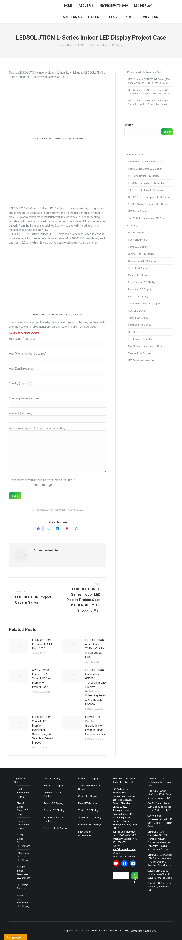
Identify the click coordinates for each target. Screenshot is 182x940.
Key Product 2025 (133, 154)
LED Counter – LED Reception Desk (143, 72)
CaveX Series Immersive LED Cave (146, 218)
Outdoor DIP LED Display (141, 254)
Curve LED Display (138, 247)
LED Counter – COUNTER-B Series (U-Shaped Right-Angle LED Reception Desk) (149, 92)
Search (128, 124)
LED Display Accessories (141, 360)
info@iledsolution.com (124, 849)
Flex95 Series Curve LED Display (145, 168)
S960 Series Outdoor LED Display (145, 190)
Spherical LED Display (139, 325)
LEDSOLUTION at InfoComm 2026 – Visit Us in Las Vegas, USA (95, 648)
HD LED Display (136, 232)
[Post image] (18, 646)
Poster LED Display (138, 296)
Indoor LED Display (138, 239)
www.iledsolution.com (124, 856)
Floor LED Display (137, 310)
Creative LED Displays (139, 353)
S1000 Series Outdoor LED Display (146, 183)
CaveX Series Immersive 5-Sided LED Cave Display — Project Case (42, 678)
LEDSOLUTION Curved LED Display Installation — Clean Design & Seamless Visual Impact (42, 729)
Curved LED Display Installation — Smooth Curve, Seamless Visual (95, 725)
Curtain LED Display (138, 275)
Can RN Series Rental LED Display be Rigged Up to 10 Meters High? (159, 807)
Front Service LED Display (141, 282)
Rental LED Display (138, 268)
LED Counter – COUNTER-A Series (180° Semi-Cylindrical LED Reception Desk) (149, 81)
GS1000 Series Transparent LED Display (149, 197)
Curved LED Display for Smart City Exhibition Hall (159, 887)
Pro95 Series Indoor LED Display (145, 161)
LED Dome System (138, 211)
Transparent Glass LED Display (144, 303)
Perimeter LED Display (139, 289)
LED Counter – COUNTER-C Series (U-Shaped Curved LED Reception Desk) (148, 102)
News (45, 509)
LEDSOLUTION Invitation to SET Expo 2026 (42, 644)
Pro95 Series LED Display (23, 793)
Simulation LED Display (140, 339)
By (58, 509)
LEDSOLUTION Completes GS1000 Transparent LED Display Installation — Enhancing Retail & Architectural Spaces (95, 687)
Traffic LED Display (138, 317)
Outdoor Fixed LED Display (142, 261)
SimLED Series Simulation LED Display (148, 204)
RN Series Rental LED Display (143, 176)
